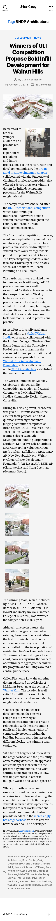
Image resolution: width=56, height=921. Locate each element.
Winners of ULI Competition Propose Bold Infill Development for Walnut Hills (28, 58)
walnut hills (13, 884)
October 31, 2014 (18, 84)
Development (24, 37)
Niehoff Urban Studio (30, 874)
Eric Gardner (33, 863)
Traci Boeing (23, 877)
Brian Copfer (29, 860)
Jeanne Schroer (23, 867)
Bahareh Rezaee (36, 856)
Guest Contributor (32, 79)
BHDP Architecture (23, 369)
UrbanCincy (28, 6)
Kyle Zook (21, 870)
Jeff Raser (38, 867)
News (37, 37)
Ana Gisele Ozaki (26, 831)
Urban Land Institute (40, 881)
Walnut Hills (11, 690)
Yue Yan (25, 888)
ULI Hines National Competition (29, 208)
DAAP (22, 863)
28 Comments (43, 84)
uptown (23, 881)
